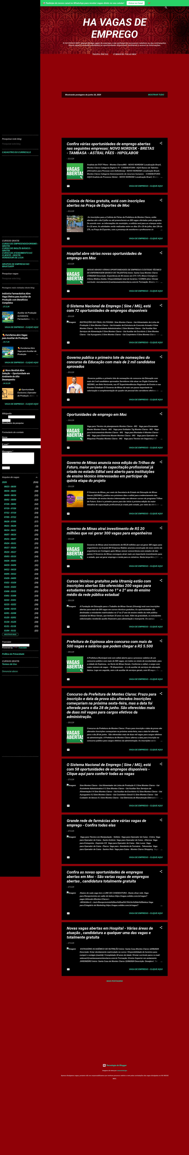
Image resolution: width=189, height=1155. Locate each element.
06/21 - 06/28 (10, 526)
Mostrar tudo (156, 95)
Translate (22, 648)
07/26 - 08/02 (10, 504)
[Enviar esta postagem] (68, 187)
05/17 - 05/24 (10, 548)
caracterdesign (122, 1070)
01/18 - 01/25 (10, 622)
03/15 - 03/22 (10, 587)
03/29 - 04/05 (10, 578)
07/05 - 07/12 (10, 517)
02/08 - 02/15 (10, 609)
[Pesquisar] (166, 8)
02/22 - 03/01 (10, 600)
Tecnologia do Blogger (116, 1065)
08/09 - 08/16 (10, 495)
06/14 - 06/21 (10, 530)
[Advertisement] (115, 72)
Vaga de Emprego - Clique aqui (146, 186)
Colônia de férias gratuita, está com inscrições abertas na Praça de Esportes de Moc (106, 203)
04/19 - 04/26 (10, 565)
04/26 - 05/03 (10, 561)
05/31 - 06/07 (10, 539)
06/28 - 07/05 (10, 521)
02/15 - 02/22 (10, 604)
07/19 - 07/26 (10, 508)
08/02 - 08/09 (10, 500)
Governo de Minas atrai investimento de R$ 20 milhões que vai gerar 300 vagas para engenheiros (109, 530)
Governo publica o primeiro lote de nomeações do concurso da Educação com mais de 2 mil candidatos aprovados (111, 362)
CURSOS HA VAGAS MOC (125, 54)
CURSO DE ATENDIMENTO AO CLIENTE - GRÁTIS (17, 254)
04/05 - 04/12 (10, 574)
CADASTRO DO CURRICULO (16, 152)
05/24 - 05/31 (10, 543)
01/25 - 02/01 (10, 617)
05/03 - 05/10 (10, 556)
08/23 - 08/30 (10, 487)
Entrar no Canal (136, 3)
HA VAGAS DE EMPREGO (114, 28)
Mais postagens (115, 981)
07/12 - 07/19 (10, 513)
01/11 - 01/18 (10, 626)
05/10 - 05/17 (10, 552)
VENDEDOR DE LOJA (13, 257)
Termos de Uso (9, 664)
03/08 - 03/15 (10, 591)
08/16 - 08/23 (10, 491)
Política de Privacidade (13, 654)
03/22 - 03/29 (10, 583)
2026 (4, 482)
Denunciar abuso (10, 671)
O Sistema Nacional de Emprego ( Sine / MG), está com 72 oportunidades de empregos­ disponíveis (109, 308)
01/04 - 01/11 (10, 631)
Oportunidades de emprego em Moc (97, 414)
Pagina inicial (101, 54)
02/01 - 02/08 (10, 613)
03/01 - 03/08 (10, 596)
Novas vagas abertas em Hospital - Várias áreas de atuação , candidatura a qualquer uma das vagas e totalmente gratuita (110, 932)
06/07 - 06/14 (10, 535)
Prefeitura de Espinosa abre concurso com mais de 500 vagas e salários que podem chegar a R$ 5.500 (110, 643)
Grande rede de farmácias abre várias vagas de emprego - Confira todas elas (106, 822)
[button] (161, 144)
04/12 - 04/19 (10, 569)
